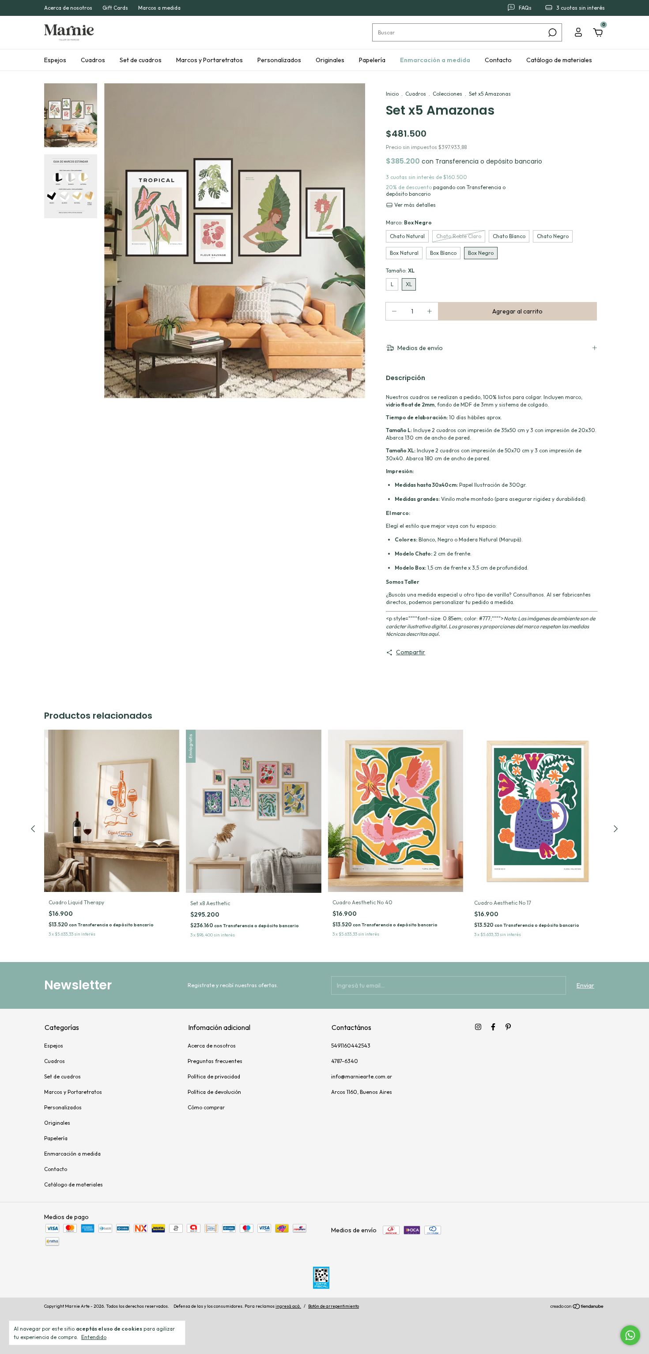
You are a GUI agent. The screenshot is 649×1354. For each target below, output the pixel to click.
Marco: (409, 222)
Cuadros (93, 60)
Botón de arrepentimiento (333, 1306)
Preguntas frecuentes (215, 1061)
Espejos (55, 60)
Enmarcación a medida (435, 60)
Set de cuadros (141, 60)
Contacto (498, 60)
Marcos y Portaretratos (209, 60)
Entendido (93, 1337)
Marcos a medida (159, 8)
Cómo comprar (206, 1107)
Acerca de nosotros (68, 8)
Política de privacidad (214, 1076)
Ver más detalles (414, 204)
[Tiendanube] (577, 1307)
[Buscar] (551, 32)
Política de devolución (214, 1092)
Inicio (392, 93)
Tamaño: (400, 270)
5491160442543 (350, 1045)
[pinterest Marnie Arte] (508, 1026)
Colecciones (447, 93)
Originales (330, 60)
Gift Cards (115, 8)
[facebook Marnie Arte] (493, 1026)
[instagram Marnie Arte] (478, 1026)
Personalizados (279, 60)
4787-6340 (344, 1061)
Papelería (372, 60)
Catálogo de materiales (559, 60)
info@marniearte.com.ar (361, 1076)
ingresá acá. (288, 1306)
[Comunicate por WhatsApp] (630, 1335)
